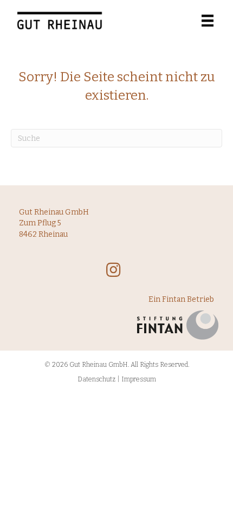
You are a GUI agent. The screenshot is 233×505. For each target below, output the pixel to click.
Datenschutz (96, 379)
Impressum (138, 379)
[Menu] (207, 20)
